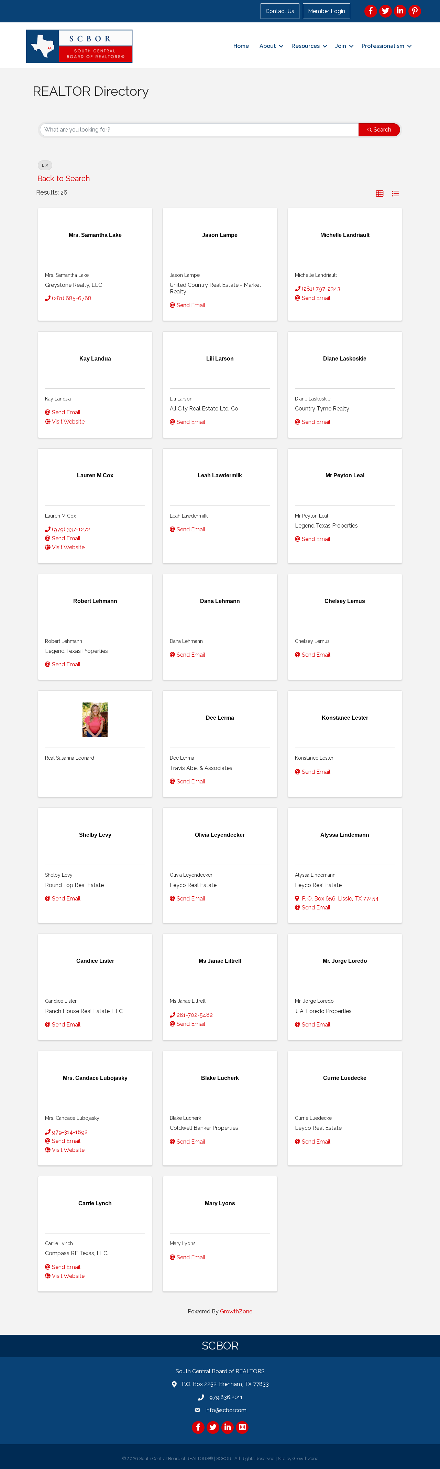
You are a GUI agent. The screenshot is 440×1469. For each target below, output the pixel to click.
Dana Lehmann (186, 641)
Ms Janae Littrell (188, 1001)
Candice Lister (61, 1001)
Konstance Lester (314, 758)
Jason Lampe (185, 275)
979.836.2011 (226, 1397)
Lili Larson (181, 399)
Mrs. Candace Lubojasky (72, 1118)
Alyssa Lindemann (315, 875)
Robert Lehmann (63, 641)
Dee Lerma (182, 758)
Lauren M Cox (60, 516)
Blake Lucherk (185, 1118)
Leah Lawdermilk (189, 516)
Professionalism (383, 46)
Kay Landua (58, 399)
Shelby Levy (59, 875)
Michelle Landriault (316, 275)
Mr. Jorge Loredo (314, 1001)
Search (382, 129)
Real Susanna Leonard (69, 758)
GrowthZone (236, 1311)
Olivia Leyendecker (191, 875)
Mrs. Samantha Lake (67, 275)
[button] (380, 194)
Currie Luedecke (313, 1118)
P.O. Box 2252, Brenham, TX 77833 (225, 1384)
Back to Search (63, 178)
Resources (306, 46)
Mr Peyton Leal (311, 516)
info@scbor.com (226, 1410)
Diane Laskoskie (312, 399)
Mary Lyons (183, 1243)
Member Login (326, 11)
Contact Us (280, 11)
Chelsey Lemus (312, 641)
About (268, 46)
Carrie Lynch (59, 1243)
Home (241, 46)
